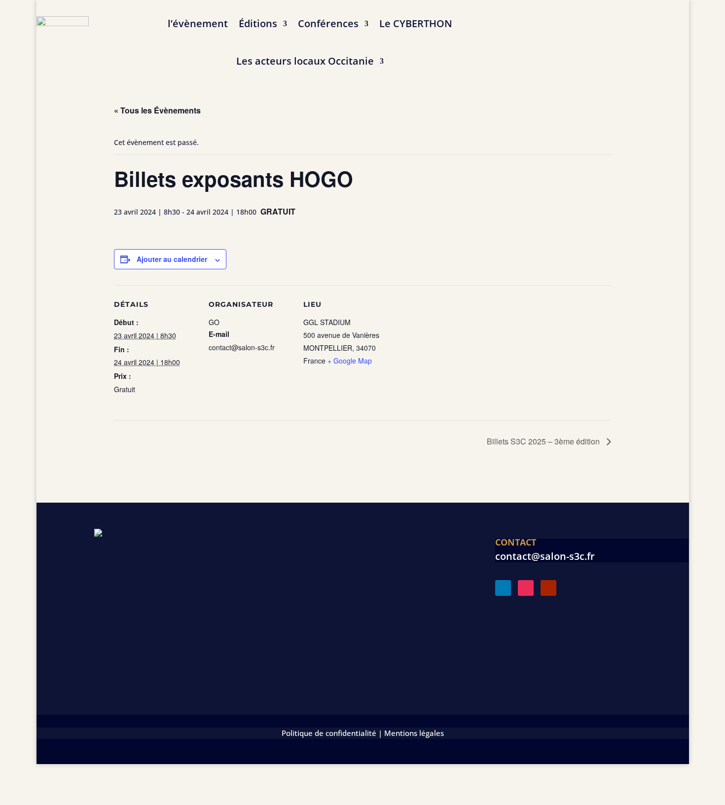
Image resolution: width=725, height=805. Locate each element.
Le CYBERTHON (415, 23)
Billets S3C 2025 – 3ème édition (544, 441)
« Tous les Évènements (157, 110)
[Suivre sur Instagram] (526, 588)
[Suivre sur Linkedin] (503, 588)
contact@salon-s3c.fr (545, 556)
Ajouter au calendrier (172, 259)
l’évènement (198, 23)
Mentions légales (414, 733)
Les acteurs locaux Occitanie (305, 61)
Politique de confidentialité (329, 733)
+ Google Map (349, 361)
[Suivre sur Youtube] (548, 588)
